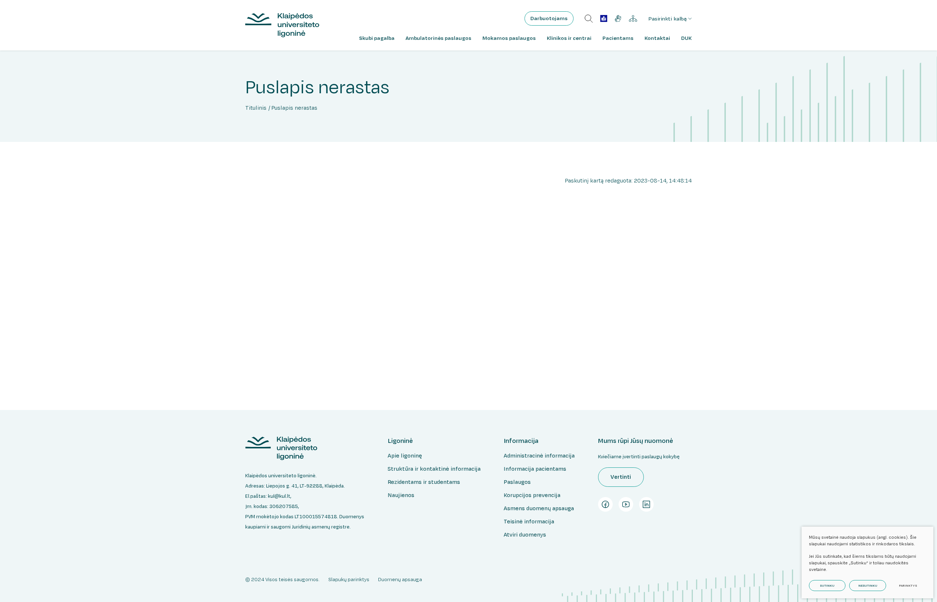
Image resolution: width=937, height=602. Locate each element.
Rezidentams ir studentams (424, 482)
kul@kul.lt (279, 496)
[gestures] (618, 18)
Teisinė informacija (529, 521)
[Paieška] (588, 19)
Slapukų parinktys (348, 579)
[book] (603, 18)
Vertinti (621, 477)
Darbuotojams (549, 18)
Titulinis (255, 108)
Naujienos (401, 495)
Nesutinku (867, 585)
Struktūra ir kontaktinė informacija (434, 469)
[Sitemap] (633, 19)
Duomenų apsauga (400, 579)
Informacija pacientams (535, 469)
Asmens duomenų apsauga (539, 508)
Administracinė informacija (539, 455)
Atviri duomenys (525, 534)
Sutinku (827, 585)
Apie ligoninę (405, 455)
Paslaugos (517, 482)
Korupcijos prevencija (532, 495)
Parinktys (908, 585)
